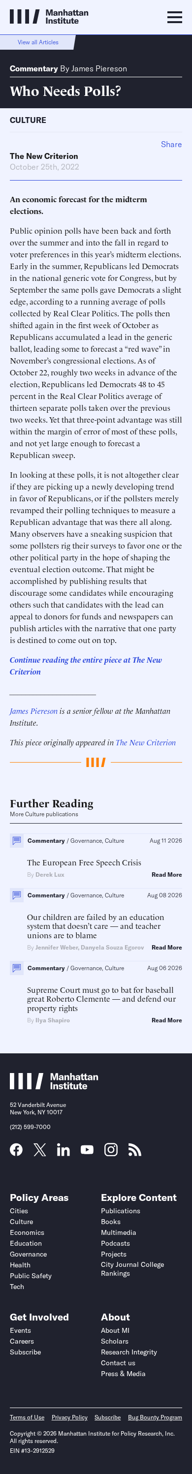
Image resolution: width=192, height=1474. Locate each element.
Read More (167, 874)
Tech (17, 1286)
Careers (22, 1341)
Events (20, 1330)
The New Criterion (44, 156)
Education (26, 1243)
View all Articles (38, 42)
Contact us (118, 1362)
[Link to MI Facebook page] (16, 1152)
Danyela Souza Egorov (112, 947)
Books (111, 1221)
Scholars (114, 1341)
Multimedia (118, 1232)
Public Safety (31, 1275)
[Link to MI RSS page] (134, 1152)
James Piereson (99, 68)
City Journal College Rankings (132, 1269)
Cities (19, 1210)
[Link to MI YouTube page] (87, 1150)
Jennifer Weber (56, 947)
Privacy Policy (70, 1417)
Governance (28, 1254)
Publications (120, 1210)
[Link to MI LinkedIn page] (63, 1152)
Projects (114, 1254)
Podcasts (115, 1243)
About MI (115, 1330)
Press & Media (123, 1373)
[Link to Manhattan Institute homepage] (54, 1086)
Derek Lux (49, 874)
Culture (28, 120)
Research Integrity (129, 1352)
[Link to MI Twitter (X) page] (39, 1152)
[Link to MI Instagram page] (111, 1153)
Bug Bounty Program (155, 1417)
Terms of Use (27, 1417)
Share (171, 144)
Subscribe (25, 1352)
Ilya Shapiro (52, 1020)
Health (20, 1264)
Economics (27, 1232)
